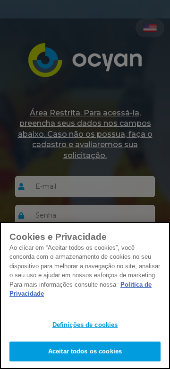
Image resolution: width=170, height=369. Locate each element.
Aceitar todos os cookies (85, 351)
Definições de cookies (85, 324)
